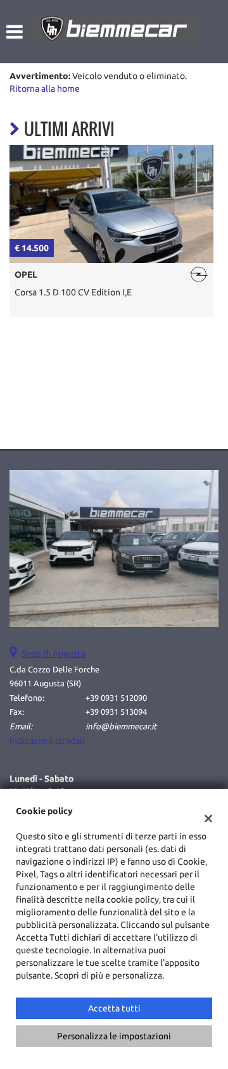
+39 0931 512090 (116, 698)
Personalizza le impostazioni (114, 1036)
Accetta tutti (114, 1008)
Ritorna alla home (45, 88)
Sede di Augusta (54, 653)
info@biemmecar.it (121, 726)
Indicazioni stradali (47, 741)
